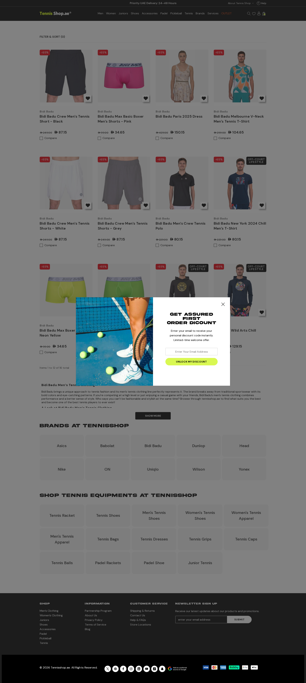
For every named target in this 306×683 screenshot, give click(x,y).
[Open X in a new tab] (107, 669)
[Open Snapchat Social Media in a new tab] (162, 669)
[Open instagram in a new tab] (131, 669)
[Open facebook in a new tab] (123, 669)
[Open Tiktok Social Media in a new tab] (154, 669)
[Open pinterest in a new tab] (115, 669)
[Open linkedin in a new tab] (139, 669)
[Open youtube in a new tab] (146, 669)
